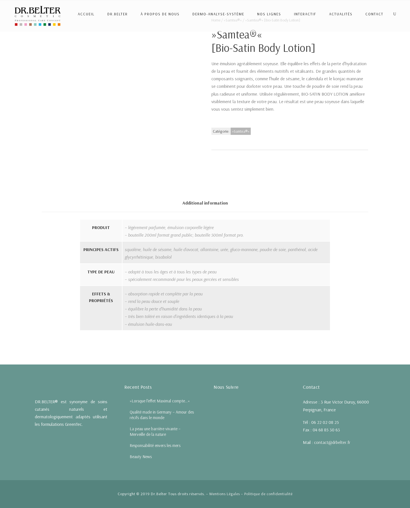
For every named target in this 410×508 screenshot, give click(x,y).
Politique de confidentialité (268, 493)
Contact (374, 14)
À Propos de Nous (160, 14)
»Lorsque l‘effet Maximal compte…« (160, 401)
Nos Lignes (269, 14)
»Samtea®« (240, 131)
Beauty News (141, 456)
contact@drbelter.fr (332, 442)
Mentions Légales (224, 493)
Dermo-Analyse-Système (218, 14)
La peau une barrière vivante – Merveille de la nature (155, 431)
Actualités (341, 14)
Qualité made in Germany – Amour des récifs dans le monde (162, 414)
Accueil (86, 14)
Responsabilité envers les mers (155, 445)
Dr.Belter (117, 14)
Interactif (305, 14)
